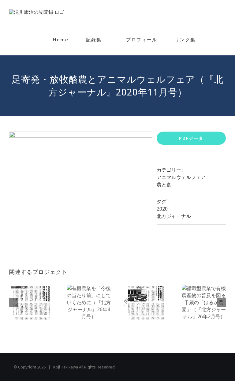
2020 (162, 208)
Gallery (31, 302)
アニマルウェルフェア (181, 177)
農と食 (164, 184)
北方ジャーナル (174, 216)
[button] (215, 39)
